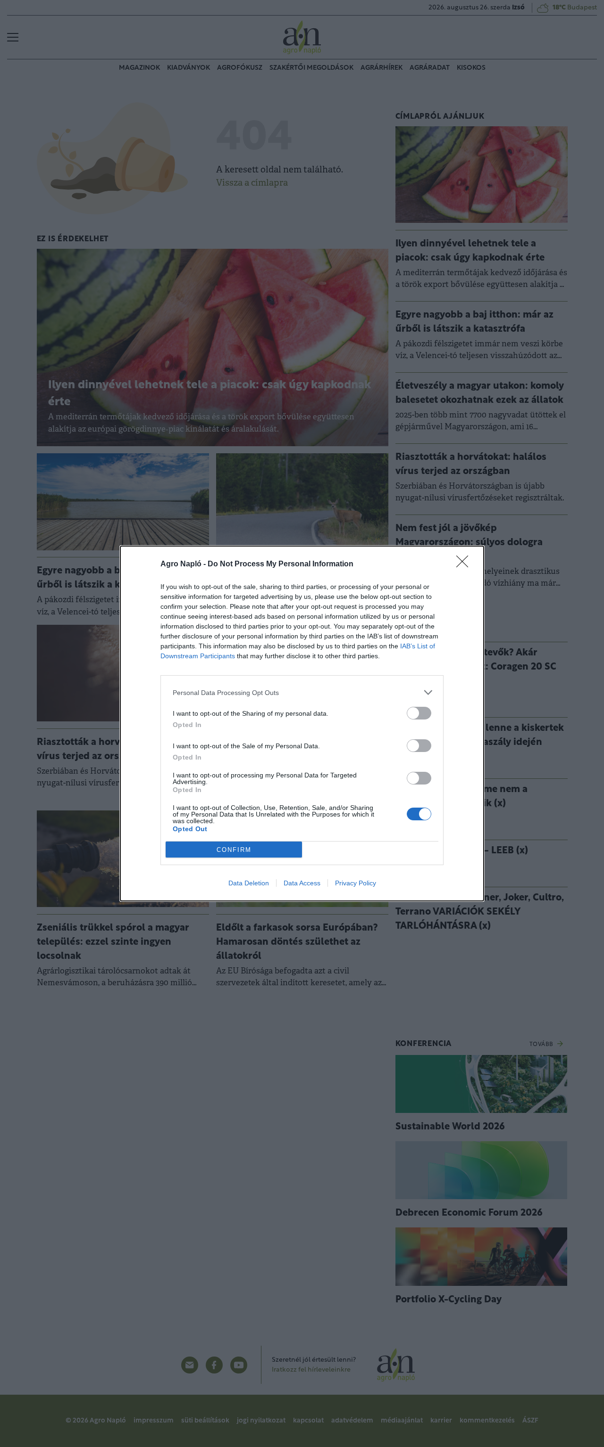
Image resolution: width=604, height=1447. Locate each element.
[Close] (465, 564)
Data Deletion (248, 883)
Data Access (302, 883)
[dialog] (302, 723)
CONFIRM (234, 849)
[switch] (419, 713)
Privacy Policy (355, 883)
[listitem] (302, 692)
